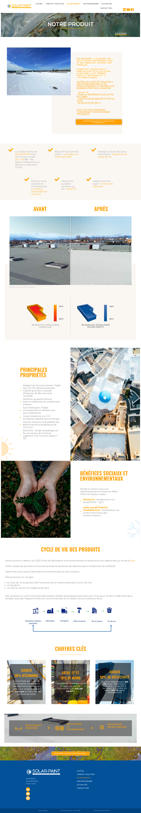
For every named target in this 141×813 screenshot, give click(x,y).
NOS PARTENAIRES (91, 4)
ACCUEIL (39, 4)
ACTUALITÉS (107, 4)
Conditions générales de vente (102, 810)
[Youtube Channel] (28, 794)
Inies (132, 560)
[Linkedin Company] (28, 789)
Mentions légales (42, 810)
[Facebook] (28, 798)
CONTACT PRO (106, 8)
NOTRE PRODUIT (73, 4)
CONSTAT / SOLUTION (55, 4)
